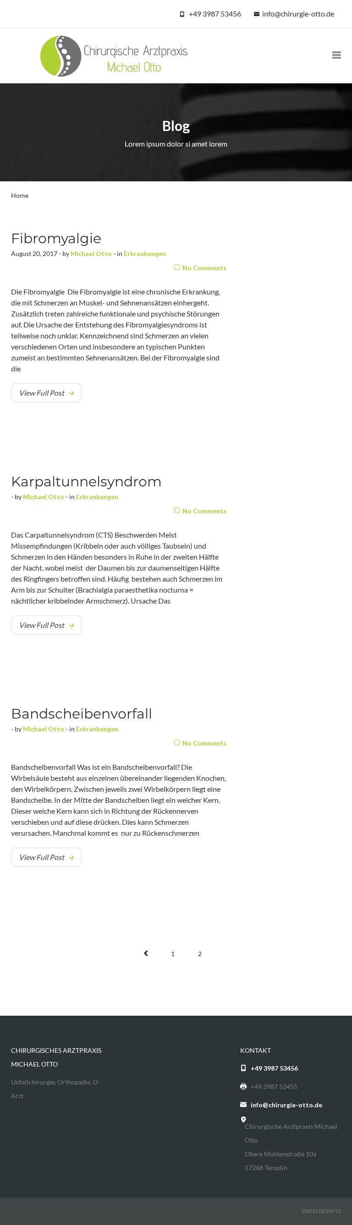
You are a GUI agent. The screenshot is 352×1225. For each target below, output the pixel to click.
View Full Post (41, 392)
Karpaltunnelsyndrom (86, 481)
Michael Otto (91, 253)
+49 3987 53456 (215, 13)
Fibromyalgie (56, 238)
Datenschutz (321, 1211)
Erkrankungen (145, 253)
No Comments (204, 268)
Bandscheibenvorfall (81, 713)
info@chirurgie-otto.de (298, 13)
